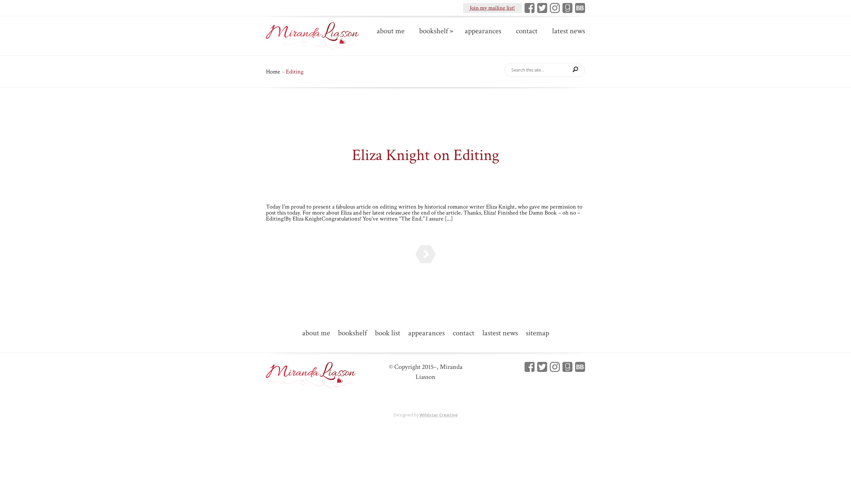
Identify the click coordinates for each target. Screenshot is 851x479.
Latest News (568, 31)
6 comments (503, 174)
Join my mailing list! (492, 8)
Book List (387, 333)
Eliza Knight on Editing (425, 155)
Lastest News (500, 333)
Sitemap (537, 333)
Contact (527, 31)
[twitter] (541, 367)
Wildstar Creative (439, 415)
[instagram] (553, 8)
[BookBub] (578, 8)
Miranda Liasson (367, 174)
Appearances (483, 31)
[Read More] (426, 254)
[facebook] (528, 367)
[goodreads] (566, 8)
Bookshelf (433, 31)
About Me (391, 31)
